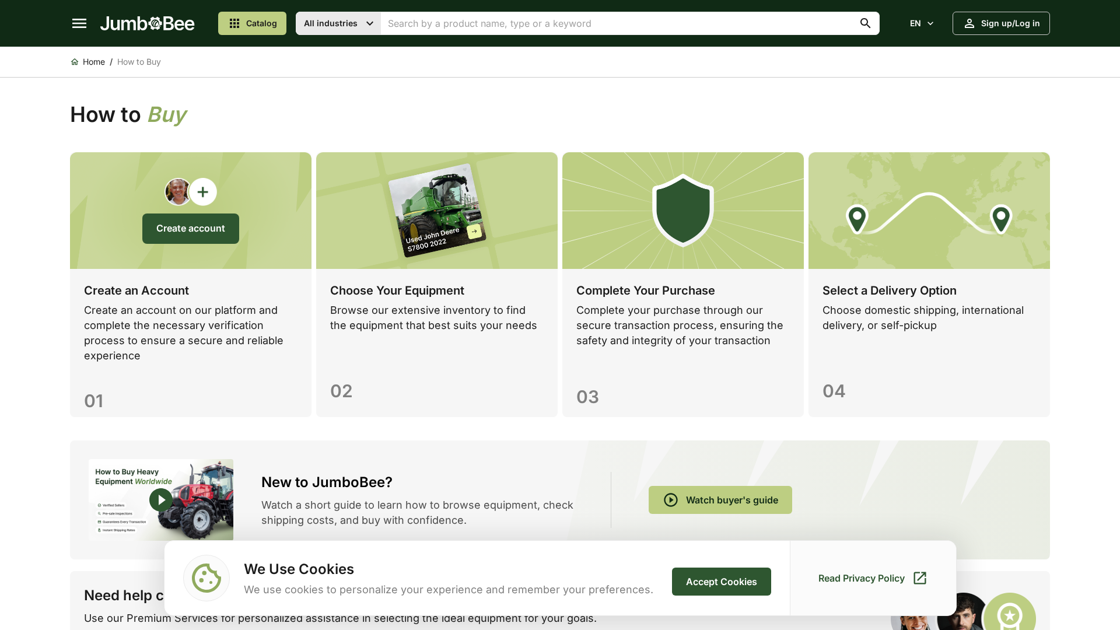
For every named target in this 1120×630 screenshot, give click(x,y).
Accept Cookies (721, 581)
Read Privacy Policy (861, 578)
